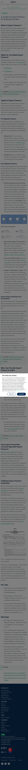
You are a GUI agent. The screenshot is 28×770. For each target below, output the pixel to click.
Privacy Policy (16, 763)
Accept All (21, 394)
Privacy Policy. (19, 390)
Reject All (11, 394)
